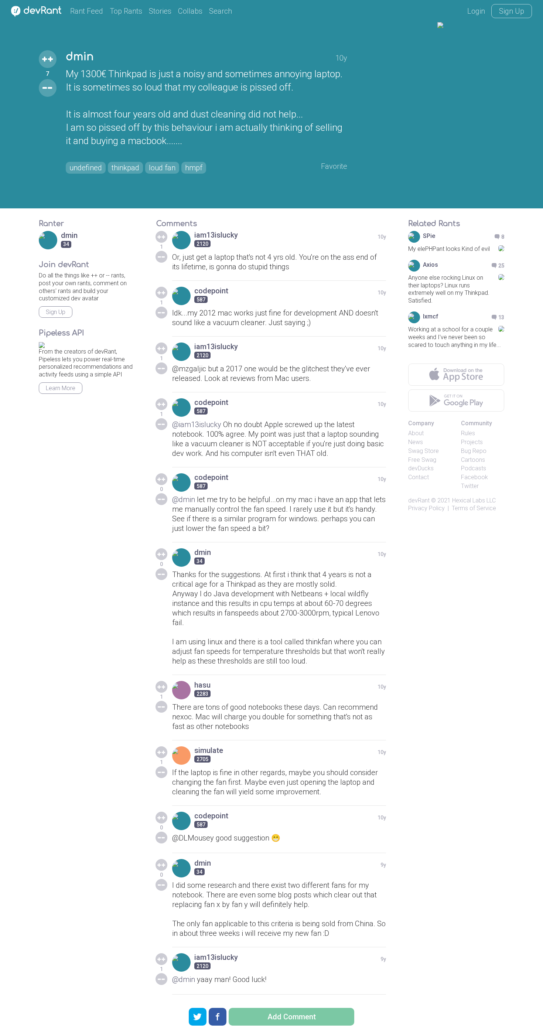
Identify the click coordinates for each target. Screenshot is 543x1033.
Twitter (470, 486)
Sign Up (511, 11)
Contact (418, 477)
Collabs (190, 11)
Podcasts (473, 468)
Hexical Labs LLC (474, 500)
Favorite (334, 166)
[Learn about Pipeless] (42, 343)
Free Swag (422, 459)
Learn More (60, 388)
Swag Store (423, 450)
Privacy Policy (426, 508)
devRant (419, 500)
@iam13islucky (196, 424)
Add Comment (291, 1016)
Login (476, 11)
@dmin (183, 499)
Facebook (474, 477)
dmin (79, 57)
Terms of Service (474, 508)
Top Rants (126, 11)
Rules (468, 433)
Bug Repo (473, 450)
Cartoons (473, 459)
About (416, 433)
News (415, 442)
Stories (160, 11)
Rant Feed (86, 11)
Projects (472, 442)
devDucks (421, 468)
